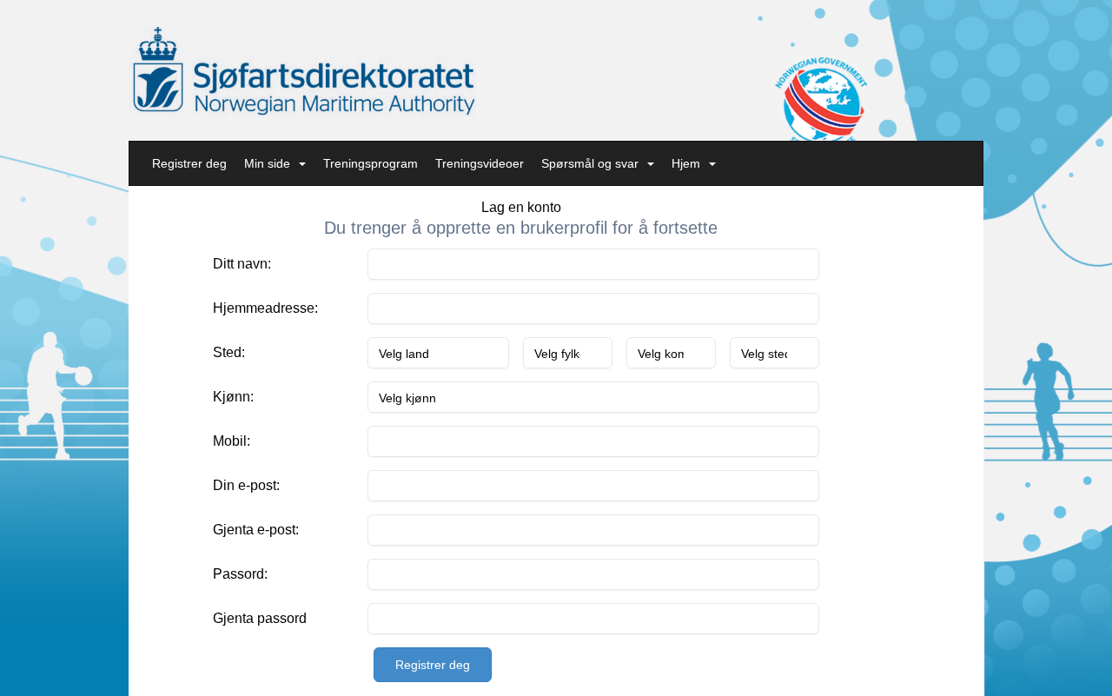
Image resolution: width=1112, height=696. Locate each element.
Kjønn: (233, 396)
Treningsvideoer (479, 163)
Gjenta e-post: (256, 529)
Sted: (229, 352)
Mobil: (231, 441)
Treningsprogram (370, 163)
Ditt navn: (242, 263)
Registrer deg (189, 163)
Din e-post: (246, 485)
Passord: (240, 574)
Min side (267, 163)
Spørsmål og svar (590, 163)
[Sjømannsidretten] (302, 71)
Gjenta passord (260, 618)
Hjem (686, 163)
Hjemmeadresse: (265, 308)
